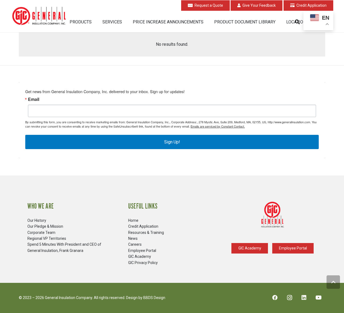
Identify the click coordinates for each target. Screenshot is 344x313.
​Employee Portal (142, 250)
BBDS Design (154, 298)
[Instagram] (289, 297)
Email (33, 99)
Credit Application (143, 226)
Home (133, 220)
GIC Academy (139, 256)
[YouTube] (318, 297)
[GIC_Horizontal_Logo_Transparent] (40, 16)
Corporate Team (41, 232)
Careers (135, 244)
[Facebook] (275, 297)
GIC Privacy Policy (143, 263)
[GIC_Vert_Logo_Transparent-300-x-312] (272, 215)
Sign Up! (172, 142)
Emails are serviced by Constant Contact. (218, 126)
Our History (36, 220)
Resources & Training (146, 232)
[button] (95, 21)
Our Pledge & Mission (45, 226)
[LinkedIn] (304, 297)
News (133, 238)
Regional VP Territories (46, 238)
